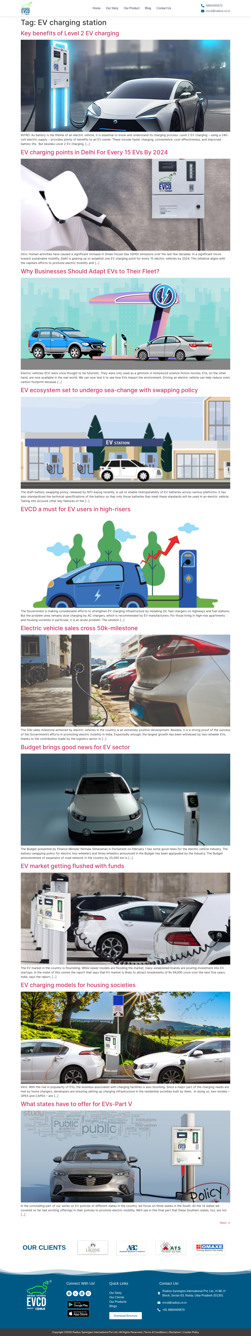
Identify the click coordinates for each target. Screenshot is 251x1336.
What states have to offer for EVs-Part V (76, 1104)
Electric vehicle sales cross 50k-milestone (79, 628)
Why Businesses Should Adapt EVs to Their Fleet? (90, 271)
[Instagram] (88, 1293)
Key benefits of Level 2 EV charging (71, 33)
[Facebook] (69, 1293)
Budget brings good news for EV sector (75, 747)
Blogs (113, 1306)
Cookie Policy (191, 1332)
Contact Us (164, 8)
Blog (148, 8)
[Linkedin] (82, 1293)
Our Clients (116, 1297)
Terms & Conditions (155, 1332)
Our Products (117, 1301)
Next (225, 1223)
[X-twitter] (75, 1293)
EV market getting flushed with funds (72, 866)
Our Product (131, 8)
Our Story (112, 8)
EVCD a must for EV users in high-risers (76, 509)
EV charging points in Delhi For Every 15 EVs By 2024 (94, 152)
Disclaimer (175, 1332)
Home (97, 8)
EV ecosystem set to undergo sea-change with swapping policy (109, 390)
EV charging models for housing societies (78, 985)
